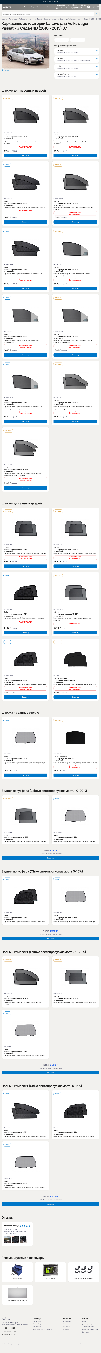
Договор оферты (88, 1324)
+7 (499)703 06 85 (63, 5)
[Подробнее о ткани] (97, 51)
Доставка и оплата (88, 1326)
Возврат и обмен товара (90, 1329)
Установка (66, 1326)
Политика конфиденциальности (89, 1344)
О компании (41, 7)
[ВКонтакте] (88, 7)
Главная (4, 19)
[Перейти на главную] (6, 1319)
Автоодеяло (37, 1326)
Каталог (26, 7)
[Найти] (96, 14)
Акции (33, 7)
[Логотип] (7, 7)
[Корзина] (98, 7)
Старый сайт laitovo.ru (50, 2)
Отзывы (66, 1329)
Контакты (50, 7)
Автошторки (18, 7)
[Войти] (94, 7)
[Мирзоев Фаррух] (7, 1239)
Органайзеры (37, 1324)
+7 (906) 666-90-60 (78, 5)
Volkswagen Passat (35, 19)
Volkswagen (23, 19)
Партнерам (67, 1324)
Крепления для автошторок (42, 1329)
